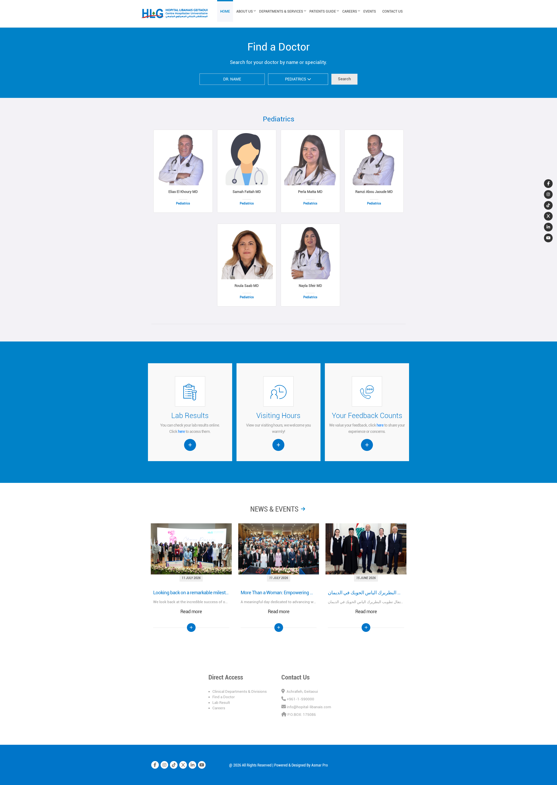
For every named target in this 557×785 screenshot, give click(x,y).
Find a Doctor (223, 697)
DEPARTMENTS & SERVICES (281, 11)
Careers (218, 708)
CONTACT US (392, 11)
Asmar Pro (319, 765)
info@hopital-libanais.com (309, 707)
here (181, 431)
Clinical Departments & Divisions (239, 691)
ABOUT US (244, 11)
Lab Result (221, 702)
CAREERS (349, 11)
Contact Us (295, 677)
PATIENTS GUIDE (322, 11)
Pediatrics (278, 119)
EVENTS (369, 11)
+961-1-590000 (300, 699)
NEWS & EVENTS (274, 509)
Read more (191, 611)
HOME (225, 11)
